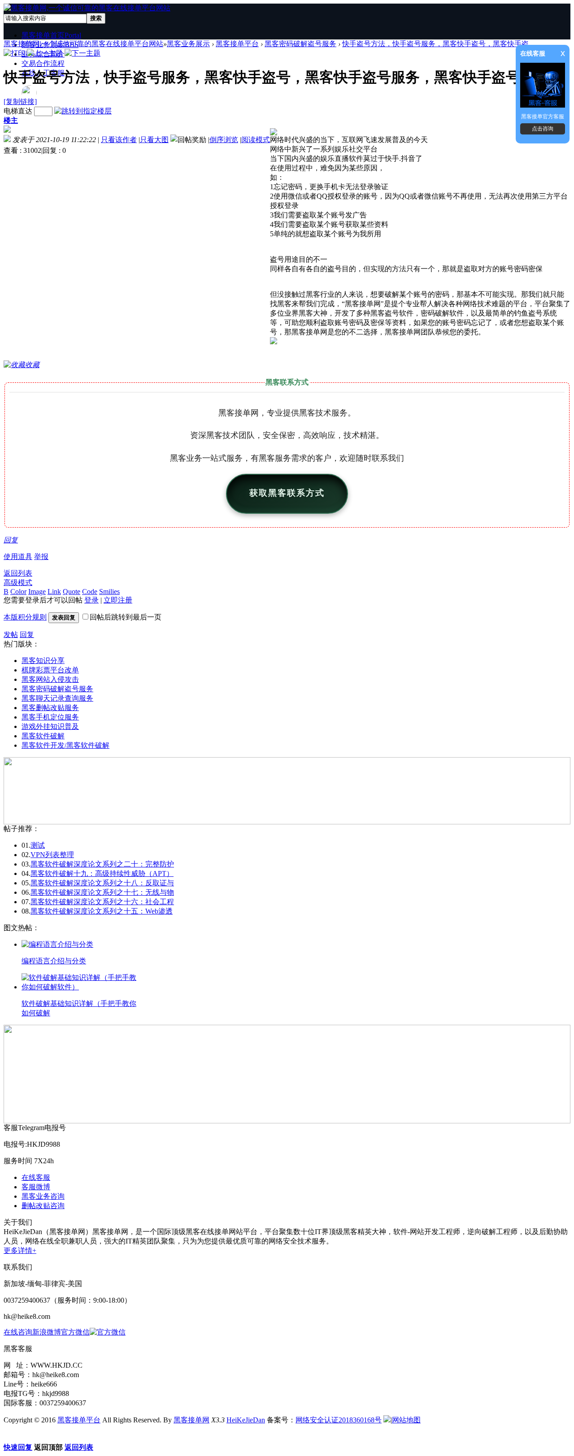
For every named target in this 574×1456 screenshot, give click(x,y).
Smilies (109, 591)
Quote (71, 591)
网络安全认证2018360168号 (339, 1420)
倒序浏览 (223, 139)
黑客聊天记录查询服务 (57, 698)
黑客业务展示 (188, 44)
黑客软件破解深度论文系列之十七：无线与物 (102, 892)
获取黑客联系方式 (287, 493)
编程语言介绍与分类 (54, 961)
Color (18, 591)
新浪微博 (46, 1332)
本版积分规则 (25, 617)
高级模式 (18, 582)
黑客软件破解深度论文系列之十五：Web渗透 (101, 911)
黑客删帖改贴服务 (50, 707)
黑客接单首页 (51, 35)
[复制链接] (20, 101)
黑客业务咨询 (43, 1196)
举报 (41, 556)
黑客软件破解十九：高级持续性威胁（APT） (102, 873)
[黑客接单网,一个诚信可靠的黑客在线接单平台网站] (87, 8)
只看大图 (154, 139)
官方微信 (75, 1332)
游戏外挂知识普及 (50, 726)
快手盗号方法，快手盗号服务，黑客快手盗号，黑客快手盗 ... (439, 44)
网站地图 (406, 1420)
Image (37, 591)
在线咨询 (18, 1332)
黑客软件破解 (43, 736)
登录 (91, 600)
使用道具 (18, 556)
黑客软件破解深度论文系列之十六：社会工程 (102, 902)
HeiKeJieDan (245, 1420)
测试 (37, 845)
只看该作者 (119, 139)
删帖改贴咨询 (43, 1205)
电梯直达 (18, 111)
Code (89, 591)
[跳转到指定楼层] (83, 111)
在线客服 (36, 1177)
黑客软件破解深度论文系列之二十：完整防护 (102, 864)
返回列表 (18, 573)
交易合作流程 (43, 63)
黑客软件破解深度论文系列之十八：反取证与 (102, 883)
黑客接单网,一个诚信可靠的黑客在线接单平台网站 (83, 44)
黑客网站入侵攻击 (50, 679)
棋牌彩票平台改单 (50, 670)
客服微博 (36, 1187)
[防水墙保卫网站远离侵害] (387, 1420)
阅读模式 (255, 139)
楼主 (11, 120)
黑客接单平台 (237, 44)
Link (54, 591)
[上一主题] (45, 53)
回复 (11, 540)
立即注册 (118, 600)
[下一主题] (82, 53)
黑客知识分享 (43, 660)
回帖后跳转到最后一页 (125, 617)
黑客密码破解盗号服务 (300, 44)
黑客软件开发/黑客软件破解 (65, 745)
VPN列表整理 (52, 854)
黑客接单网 (191, 1420)
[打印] (14, 53)
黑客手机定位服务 (50, 717)
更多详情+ (20, 1250)
